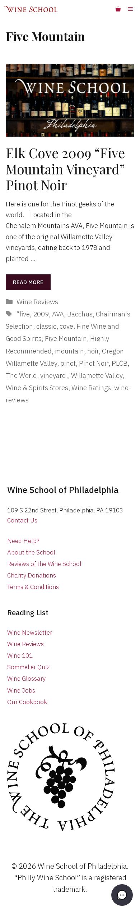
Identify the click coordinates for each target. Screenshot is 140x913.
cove (66, 326)
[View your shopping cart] (118, 9)
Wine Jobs (21, 690)
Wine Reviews (37, 301)
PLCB (119, 363)
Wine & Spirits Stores (37, 387)
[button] (122, 895)
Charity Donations (31, 575)
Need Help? (23, 541)
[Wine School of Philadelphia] (30, 9)
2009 (41, 314)
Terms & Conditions (33, 587)
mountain (69, 351)
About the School (31, 552)
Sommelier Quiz (28, 667)
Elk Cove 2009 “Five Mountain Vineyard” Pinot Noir (65, 168)
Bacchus (80, 314)
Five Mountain (66, 338)
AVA (58, 314)
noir (93, 351)
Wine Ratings (91, 387)
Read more (28, 282)
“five (23, 314)
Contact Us (22, 520)
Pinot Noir (93, 363)
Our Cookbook (27, 702)
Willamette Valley (96, 375)
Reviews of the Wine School (44, 564)
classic (46, 326)
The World (21, 375)
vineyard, (54, 375)
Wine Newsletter (29, 632)
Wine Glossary (26, 679)
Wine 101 (20, 655)
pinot (68, 363)
